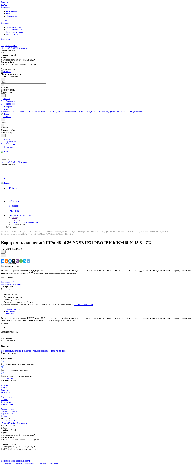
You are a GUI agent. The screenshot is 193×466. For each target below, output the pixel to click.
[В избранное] (3, 252)
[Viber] (17, 261)
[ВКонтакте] (2, 261)
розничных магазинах (83, 304)
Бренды (4, 390)
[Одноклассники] (6, 261)
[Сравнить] (3, 255)
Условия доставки (14, 30)
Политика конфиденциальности (15, 461)
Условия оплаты (13, 27)
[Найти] (3, 95)
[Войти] (2, 170)
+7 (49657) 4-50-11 (9, 46)
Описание (10, 311)
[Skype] (24, 261)
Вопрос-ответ (12, 34)
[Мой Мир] (10, 261)
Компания (5, 392)
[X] (13, 261)
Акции (4, 388)
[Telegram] (28, 261)
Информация (7, 404)
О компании (11, 11)
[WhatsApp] (21, 261)
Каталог (4, 385)
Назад (15, 217)
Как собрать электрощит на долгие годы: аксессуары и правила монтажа (33, 351)
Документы (11, 16)
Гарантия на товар (14, 32)
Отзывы (10, 14)
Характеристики (13, 309)
